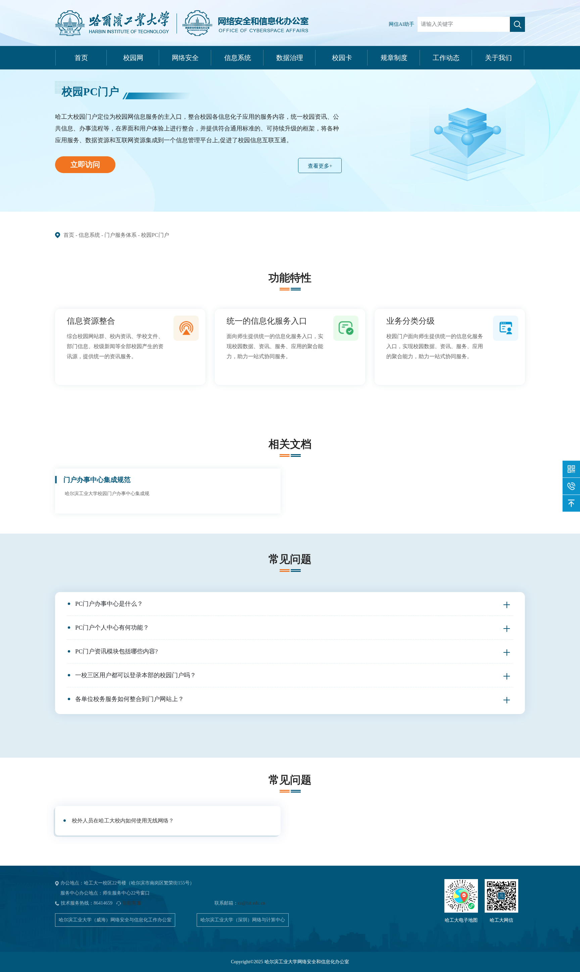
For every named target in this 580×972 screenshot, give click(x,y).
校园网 (133, 57)
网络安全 (185, 57)
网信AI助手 (401, 24)
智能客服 (132, 903)
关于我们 (498, 57)
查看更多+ (320, 166)
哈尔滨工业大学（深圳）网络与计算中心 (242, 919)
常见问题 (290, 559)
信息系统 (237, 57)
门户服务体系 (120, 235)
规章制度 (394, 57)
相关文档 (290, 444)
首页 (81, 57)
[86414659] (571, 486)
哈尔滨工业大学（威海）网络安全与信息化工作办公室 (115, 919)
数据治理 (289, 57)
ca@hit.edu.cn (251, 903)
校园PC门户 (155, 235)
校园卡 (342, 57)
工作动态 (446, 57)
